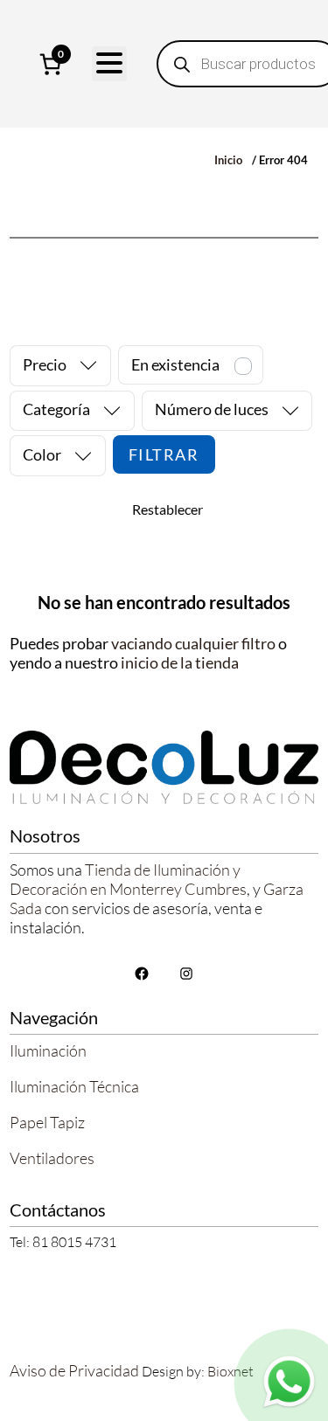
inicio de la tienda (180, 662)
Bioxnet (230, 1371)
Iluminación (48, 1050)
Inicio (228, 160)
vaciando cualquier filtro (193, 643)
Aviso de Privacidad (74, 1370)
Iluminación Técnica (74, 1086)
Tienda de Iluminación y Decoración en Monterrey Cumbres (128, 879)
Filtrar (164, 454)
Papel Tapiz (47, 1122)
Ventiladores (52, 1158)
